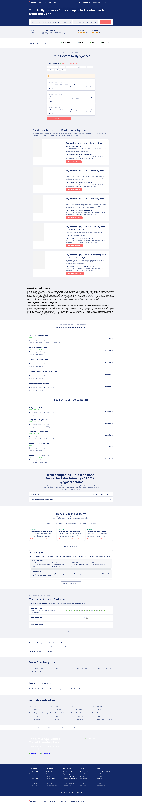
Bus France (49, 774)
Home (30, 728)
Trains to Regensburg (77, 719)
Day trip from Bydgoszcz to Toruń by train (84, 143)
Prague (55, 67)
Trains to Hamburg (76, 709)
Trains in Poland (44, 728)
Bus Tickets (49, 768)
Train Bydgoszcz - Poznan (57, 668)
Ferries (54, 2)
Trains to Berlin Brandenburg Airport (102, 719)
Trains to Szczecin (55, 719)
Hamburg (76, 67)
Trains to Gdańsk (75, 706)
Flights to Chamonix (68, 771)
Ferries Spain (83, 776)
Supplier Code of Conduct (76, 801)
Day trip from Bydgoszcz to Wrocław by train (85, 226)
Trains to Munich (33, 709)
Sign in (111, 2)
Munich (63, 69)
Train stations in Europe (103, 771)
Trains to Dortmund (55, 709)
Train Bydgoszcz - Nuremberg (79, 668)
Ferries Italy (83, 778)
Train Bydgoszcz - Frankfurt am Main (102, 668)
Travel (98, 768)
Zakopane (50, 69)
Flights (49, 2)
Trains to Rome (33, 771)
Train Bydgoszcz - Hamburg (36, 668)
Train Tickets (33, 768)
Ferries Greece (84, 771)
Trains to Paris (33, 774)
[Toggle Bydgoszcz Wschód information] (110, 618)
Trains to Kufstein (55, 716)
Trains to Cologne (97, 716)
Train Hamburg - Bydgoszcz (57, 689)
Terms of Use (53, 801)
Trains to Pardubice (76, 713)
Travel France (100, 776)
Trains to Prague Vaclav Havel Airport (39, 713)
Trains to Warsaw (97, 706)
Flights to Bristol (67, 781)
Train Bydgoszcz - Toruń (35, 671)
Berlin (49, 67)
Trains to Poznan (96, 713)
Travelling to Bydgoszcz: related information (42, 649)
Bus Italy (48, 776)
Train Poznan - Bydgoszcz (78, 689)
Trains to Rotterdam (97, 709)
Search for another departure (70, 63)
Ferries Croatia (84, 774)
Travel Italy (100, 778)
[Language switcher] (86, 3)
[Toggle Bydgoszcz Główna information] (110, 610)
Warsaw (62, 67)
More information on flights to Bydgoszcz (41, 651)
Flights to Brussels (68, 776)
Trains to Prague (33, 706)
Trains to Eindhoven (34, 719)
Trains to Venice (34, 776)
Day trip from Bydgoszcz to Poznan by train (85, 171)
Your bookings (96, 2)
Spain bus (49, 771)
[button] (67, 22)
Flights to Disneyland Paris (70, 778)
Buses (44, 2)
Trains (39, 2)
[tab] (50, 523)
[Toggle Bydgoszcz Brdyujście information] (110, 625)
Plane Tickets (67, 768)
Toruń (57, 69)
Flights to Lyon (67, 774)
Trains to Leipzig (33, 716)
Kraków (83, 67)
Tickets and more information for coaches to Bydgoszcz (87, 649)
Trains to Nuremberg (77, 716)
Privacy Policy (63, 801)
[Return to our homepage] (33, 2)
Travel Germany (101, 781)
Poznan (90, 67)
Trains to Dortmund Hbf (56, 713)
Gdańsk (69, 67)
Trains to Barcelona (35, 781)
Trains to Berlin (54, 706)
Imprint (45, 801)
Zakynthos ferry (84, 781)
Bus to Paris (49, 781)
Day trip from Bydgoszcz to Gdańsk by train (85, 198)
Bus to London (50, 778)
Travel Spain (100, 774)
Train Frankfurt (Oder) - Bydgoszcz (38, 689)
